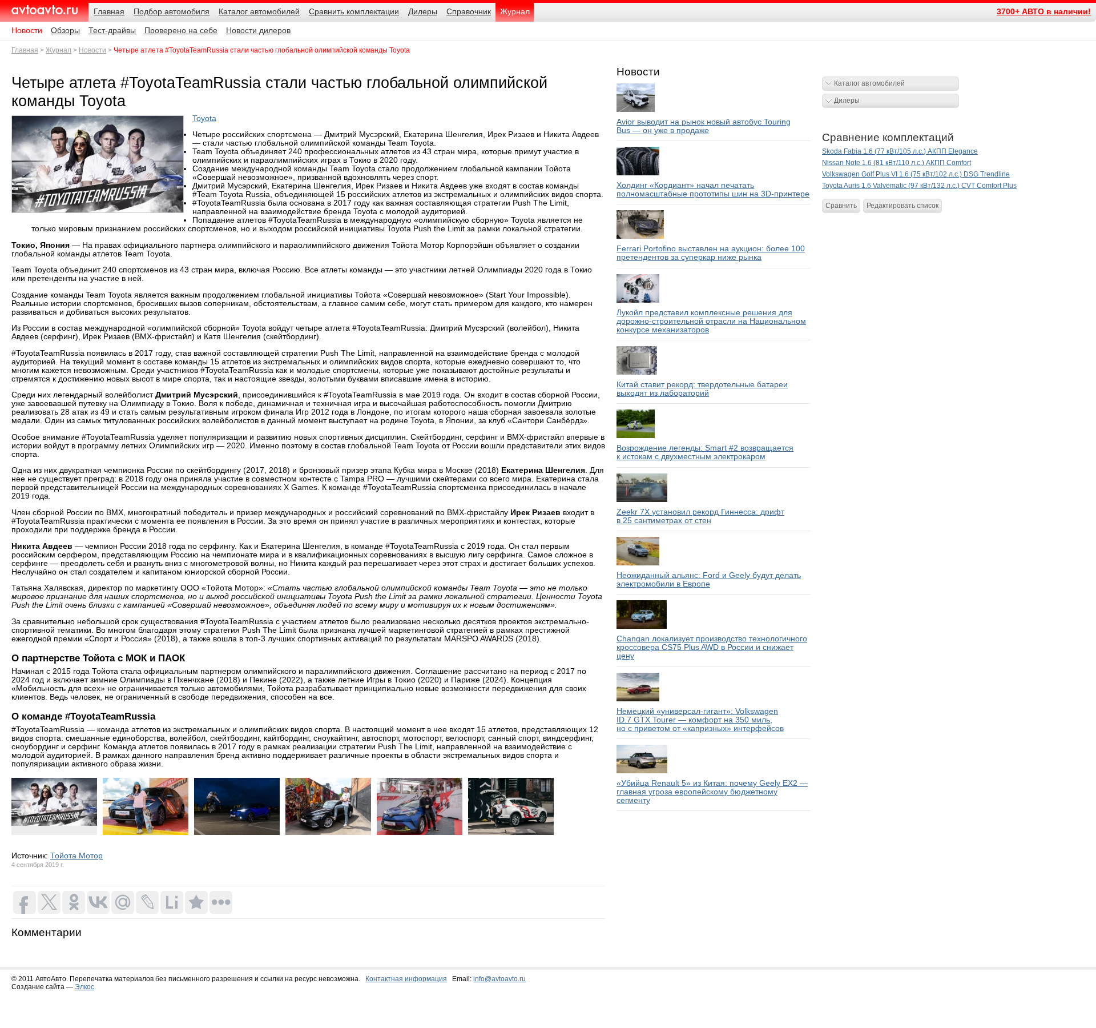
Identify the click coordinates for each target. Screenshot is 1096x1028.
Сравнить (841, 206)
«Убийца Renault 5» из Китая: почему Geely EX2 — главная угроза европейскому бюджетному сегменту (712, 792)
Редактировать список (902, 206)
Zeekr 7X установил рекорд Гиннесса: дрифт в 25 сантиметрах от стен (700, 516)
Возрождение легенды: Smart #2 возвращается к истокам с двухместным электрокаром (704, 452)
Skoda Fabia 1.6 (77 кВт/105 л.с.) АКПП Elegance (900, 151)
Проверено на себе (180, 30)
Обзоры (65, 30)
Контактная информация (406, 979)
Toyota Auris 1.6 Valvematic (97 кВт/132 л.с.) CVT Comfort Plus (919, 186)
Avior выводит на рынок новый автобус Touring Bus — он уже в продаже (703, 126)
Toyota (204, 118)
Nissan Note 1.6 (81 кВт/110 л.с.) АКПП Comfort (896, 163)
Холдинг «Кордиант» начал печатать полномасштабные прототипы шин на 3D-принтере (712, 189)
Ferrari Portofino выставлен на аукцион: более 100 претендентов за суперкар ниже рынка (710, 253)
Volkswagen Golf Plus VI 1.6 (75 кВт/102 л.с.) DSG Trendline (916, 174)
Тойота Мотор (76, 856)
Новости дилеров (258, 30)
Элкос (84, 987)
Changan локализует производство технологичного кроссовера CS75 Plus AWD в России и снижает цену (711, 647)
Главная (24, 50)
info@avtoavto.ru (499, 979)
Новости (26, 30)
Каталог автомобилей (869, 83)
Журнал (58, 50)
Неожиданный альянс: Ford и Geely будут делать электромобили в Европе (708, 579)
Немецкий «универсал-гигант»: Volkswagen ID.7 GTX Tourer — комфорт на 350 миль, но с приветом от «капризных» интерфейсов (700, 720)
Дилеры (847, 101)
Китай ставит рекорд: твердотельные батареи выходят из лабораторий (702, 388)
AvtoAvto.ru (44, 10)
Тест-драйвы (112, 30)
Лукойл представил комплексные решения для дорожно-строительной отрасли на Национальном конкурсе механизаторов (711, 321)
